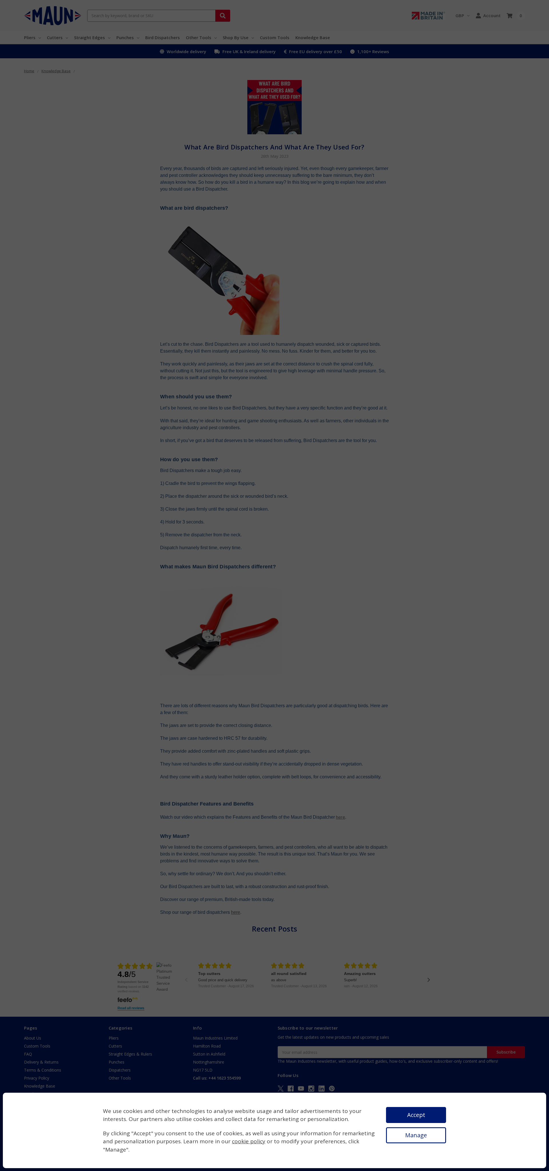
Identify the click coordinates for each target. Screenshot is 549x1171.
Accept (416, 1115)
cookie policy (248, 1141)
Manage (416, 1135)
